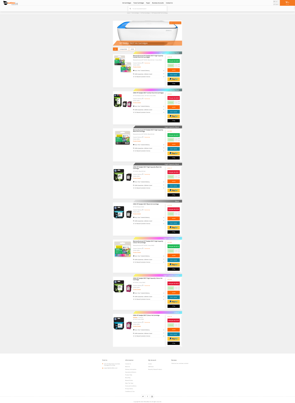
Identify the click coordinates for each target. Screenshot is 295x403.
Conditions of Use (130, 391)
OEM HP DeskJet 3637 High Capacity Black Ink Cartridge (147, 167)
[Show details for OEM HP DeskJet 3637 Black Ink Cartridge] (122, 212)
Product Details (137, 66)
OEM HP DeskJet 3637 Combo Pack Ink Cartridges (148, 93)
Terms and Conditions (130, 386)
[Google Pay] (173, 83)
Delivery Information (130, 369)
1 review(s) (140, 317)
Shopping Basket (287, 3)
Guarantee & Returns (130, 372)
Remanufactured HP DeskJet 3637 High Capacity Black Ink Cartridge (148, 130)
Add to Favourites (175, 23)
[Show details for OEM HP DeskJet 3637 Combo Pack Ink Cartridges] (122, 101)
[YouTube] (152, 396)
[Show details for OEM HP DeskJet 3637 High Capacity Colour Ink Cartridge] (122, 286)
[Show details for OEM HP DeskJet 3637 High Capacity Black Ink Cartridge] (122, 175)
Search (130, 9)
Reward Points (129, 380)
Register (276, 4)
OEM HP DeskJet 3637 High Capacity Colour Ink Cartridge (147, 279)
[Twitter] (143, 396)
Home (128, 13)
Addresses (151, 366)
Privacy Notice (129, 388)
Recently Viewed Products (155, 369)
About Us (127, 366)
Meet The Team (129, 383)
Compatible (123, 49)
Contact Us (128, 363)
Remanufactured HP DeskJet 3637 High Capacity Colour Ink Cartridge (148, 241)
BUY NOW (173, 74)
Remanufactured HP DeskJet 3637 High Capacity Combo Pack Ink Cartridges (148, 56)
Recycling (127, 377)
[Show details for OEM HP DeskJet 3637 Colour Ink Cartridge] (122, 323)
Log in (276, 1)
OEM (132, 49)
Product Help (128, 375)
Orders (150, 363)
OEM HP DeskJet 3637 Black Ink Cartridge (146, 204)
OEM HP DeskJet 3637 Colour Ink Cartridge (146, 315)
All (115, 49)
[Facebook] (147, 396)
